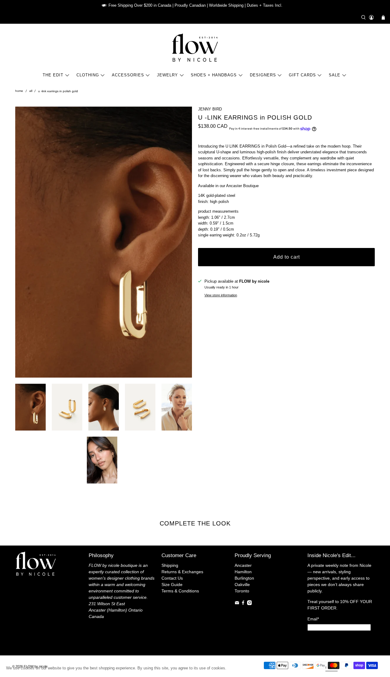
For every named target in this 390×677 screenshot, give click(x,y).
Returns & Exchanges (182, 571)
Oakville (242, 584)
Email (313, 619)
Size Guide (172, 584)
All (30, 90)
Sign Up (339, 639)
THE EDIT (53, 75)
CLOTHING (87, 75)
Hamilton (243, 571)
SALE (334, 75)
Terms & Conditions (180, 590)
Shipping (169, 565)
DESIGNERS (263, 75)
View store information (220, 295)
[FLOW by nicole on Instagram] (249, 603)
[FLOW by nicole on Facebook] (243, 603)
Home (19, 90)
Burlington (244, 578)
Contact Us (172, 578)
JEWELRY (167, 75)
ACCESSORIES (128, 75)
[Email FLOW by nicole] (237, 603)
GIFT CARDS (302, 75)
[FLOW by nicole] (195, 47)
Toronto (242, 590)
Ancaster (243, 565)
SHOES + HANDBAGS (214, 75)
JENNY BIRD (210, 109)
